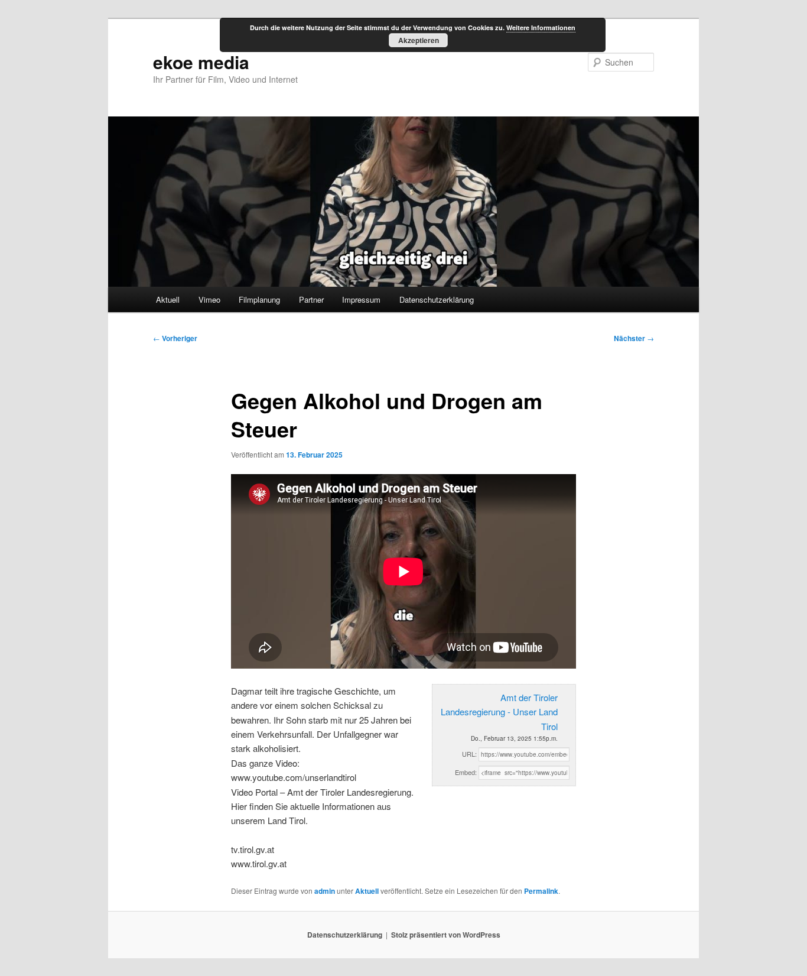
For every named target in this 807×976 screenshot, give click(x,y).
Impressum (361, 299)
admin (324, 891)
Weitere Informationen (540, 27)
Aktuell (168, 299)
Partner (311, 299)
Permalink (541, 891)
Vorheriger (175, 338)
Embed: (466, 772)
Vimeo (209, 299)
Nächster (634, 338)
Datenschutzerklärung (436, 299)
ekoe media (201, 61)
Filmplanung (259, 299)
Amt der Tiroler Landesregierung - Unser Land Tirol (499, 711)
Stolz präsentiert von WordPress (445, 934)
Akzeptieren (418, 40)
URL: (469, 753)
